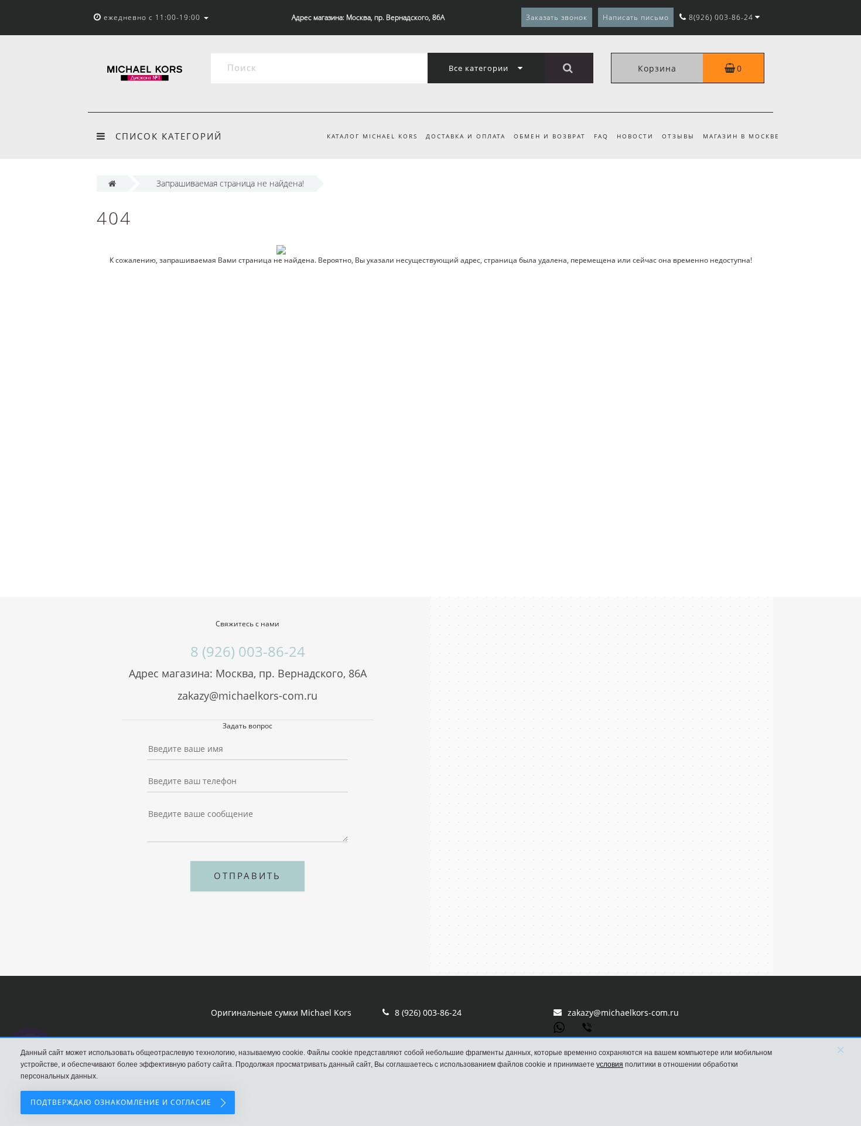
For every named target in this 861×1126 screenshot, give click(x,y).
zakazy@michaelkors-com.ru (623, 1012)
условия (609, 1064)
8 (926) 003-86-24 (428, 1012)
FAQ (601, 136)
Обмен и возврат (550, 136)
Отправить (247, 875)
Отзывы (678, 136)
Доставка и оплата (465, 136)
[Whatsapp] (559, 1026)
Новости (635, 136)
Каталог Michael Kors (372, 136)
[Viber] (588, 1029)
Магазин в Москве (741, 136)
